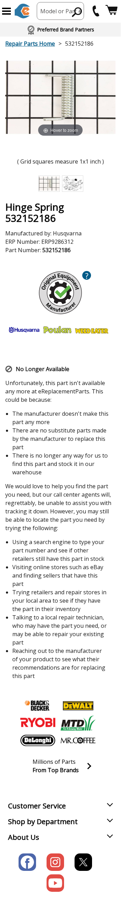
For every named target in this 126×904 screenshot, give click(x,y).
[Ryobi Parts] (37, 723)
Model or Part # (61, 11)
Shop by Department (43, 821)
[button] (6, 11)
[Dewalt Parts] (78, 705)
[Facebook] (27, 862)
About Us (23, 837)
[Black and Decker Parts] (37, 705)
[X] (83, 862)
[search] (77, 12)
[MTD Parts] (78, 723)
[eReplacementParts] (22, 10)
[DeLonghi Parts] (37, 740)
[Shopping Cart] (111, 11)
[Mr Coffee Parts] (78, 740)
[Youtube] (55, 883)
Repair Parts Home (30, 43)
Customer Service (37, 806)
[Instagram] (55, 862)
